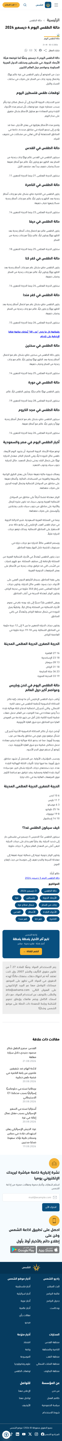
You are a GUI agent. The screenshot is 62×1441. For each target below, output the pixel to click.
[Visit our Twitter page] (31, 1434)
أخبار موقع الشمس (19, 1279)
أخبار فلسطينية (23, 1286)
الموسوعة (25, 1357)
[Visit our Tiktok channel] (13, 1434)
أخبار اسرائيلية (23, 1294)
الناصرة (53, 919)
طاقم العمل (53, 1398)
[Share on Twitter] (36, 50)
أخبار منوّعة (23, 1334)
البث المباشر (9, 4)
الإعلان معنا (24, 1391)
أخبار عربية (25, 1301)
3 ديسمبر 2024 (29, 891)
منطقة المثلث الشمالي (48, 1364)
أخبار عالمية (24, 1308)
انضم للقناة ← (31, 951)
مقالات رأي (24, 1315)
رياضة (27, 1349)
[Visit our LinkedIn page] (19, 1434)
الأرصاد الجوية (50, 898)
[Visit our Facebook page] (42, 1434)
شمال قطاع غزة (26, 905)
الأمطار (31, 912)
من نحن (56, 1391)
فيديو (27, 1322)
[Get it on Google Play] (23, 1249)
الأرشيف (26, 1405)
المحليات (54, 1334)
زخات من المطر (49, 905)
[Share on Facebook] (41, 50)
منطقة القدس (52, 1342)
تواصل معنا (24, 1398)
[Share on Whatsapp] (27, 50)
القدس (17, 912)
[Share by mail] (31, 50)
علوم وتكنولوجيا (22, 1364)
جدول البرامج (53, 1301)
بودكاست (55, 1308)
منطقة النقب (53, 1357)
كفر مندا (23, 919)
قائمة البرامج (53, 1294)
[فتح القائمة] (56, 5)
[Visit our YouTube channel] (25, 1434)
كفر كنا (38, 919)
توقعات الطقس (22, 1371)
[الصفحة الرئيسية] (43, 5)
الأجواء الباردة (50, 912)
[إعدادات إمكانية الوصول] (6, 1435)
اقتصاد (26, 1342)
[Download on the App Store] (48, 1249)
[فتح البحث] (25, 5)
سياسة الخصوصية (51, 1405)
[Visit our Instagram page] (38, 1434)
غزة (17, 898)
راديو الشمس (51, 1279)
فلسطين (30, 898)
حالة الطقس (35, 20)
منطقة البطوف (52, 1371)
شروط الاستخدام (51, 1412)
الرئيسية (53, 20)
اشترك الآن (50, 1207)
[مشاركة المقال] (46, 50)
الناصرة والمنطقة (51, 1349)
